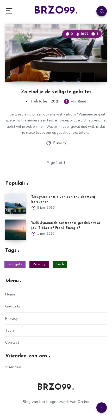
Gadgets (15, 264)
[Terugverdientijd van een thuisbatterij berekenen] (15, 204)
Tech (60, 264)
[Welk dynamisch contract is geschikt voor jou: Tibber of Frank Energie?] (15, 230)
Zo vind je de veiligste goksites (56, 92)
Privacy (59, 143)
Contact (12, 342)
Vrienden (13, 367)
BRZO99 (54, 11)
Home (10, 294)
